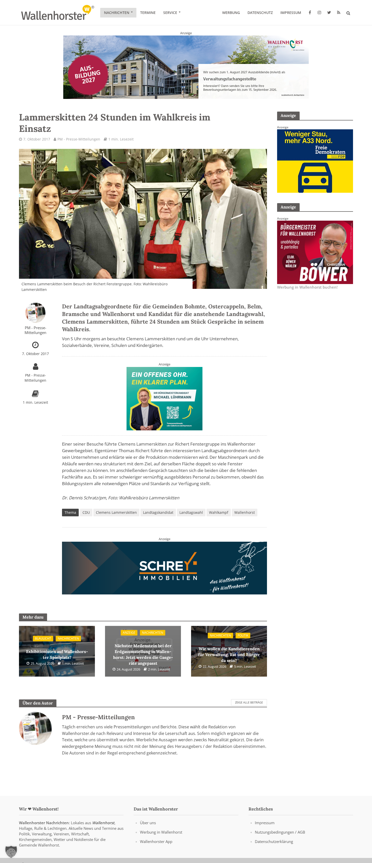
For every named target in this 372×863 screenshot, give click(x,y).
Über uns (148, 822)
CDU (86, 512)
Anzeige (129, 632)
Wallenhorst (244, 512)
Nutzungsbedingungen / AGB (280, 832)
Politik (243, 635)
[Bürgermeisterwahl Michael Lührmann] (164, 398)
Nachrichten (116, 12)
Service (170, 12)
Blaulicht (43, 638)
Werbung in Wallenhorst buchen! (307, 287)
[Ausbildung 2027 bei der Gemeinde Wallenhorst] (186, 67)
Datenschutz (260, 12)
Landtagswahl (191, 512)
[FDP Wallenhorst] (315, 160)
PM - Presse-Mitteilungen (78, 139)
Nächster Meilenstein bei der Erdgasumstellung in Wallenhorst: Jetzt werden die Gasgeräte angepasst (143, 651)
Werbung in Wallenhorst (161, 832)
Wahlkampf (218, 512)
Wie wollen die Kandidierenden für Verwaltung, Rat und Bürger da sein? (229, 651)
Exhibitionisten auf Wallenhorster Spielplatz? (57, 651)
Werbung (231, 12)
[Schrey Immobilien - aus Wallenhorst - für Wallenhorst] (164, 567)
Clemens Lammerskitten (116, 512)
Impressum (290, 12)
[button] (11, 852)
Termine (148, 12)
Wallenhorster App (156, 841)
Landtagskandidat (158, 512)
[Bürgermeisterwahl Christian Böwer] (315, 251)
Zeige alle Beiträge (249, 702)
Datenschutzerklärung (274, 841)
